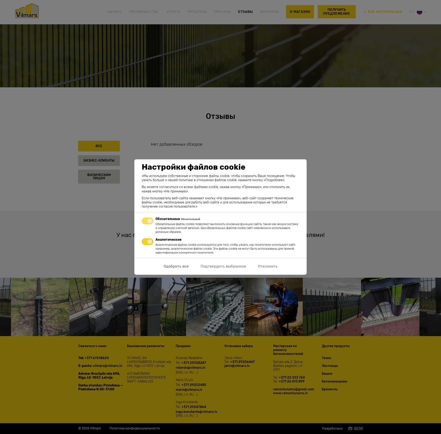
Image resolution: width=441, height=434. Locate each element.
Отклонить (268, 266)
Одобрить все (176, 266)
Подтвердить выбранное (223, 266)
